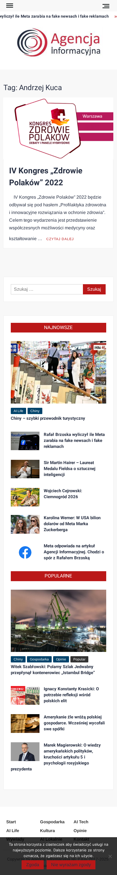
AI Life (18, 411)
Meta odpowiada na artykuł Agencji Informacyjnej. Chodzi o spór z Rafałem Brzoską (74, 552)
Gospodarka (39, 659)
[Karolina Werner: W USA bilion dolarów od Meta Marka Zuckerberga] (25, 523)
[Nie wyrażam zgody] (110, 856)
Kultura (47, 830)
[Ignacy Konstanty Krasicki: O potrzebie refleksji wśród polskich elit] (25, 695)
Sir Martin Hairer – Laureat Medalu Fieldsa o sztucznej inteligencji (69, 469)
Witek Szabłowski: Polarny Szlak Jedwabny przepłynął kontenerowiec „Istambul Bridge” (53, 670)
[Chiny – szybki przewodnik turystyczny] (58, 371)
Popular (79, 659)
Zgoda (32, 864)
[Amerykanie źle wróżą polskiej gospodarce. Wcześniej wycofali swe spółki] (25, 723)
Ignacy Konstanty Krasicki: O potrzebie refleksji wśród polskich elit (71, 695)
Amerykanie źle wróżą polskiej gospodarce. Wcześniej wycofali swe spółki (74, 723)
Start (11, 821)
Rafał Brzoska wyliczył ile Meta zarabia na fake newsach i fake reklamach (74, 440)
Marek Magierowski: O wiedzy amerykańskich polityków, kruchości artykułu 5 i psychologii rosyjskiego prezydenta (56, 757)
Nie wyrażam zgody (71, 864)
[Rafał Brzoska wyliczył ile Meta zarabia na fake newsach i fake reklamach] (25, 440)
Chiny (34, 411)
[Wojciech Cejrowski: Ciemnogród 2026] (25, 496)
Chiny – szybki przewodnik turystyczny (48, 418)
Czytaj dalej (60, 239)
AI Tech (81, 821)
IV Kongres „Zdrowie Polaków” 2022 (45, 177)
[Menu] (9, 5)
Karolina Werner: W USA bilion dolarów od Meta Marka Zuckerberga (72, 524)
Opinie (61, 659)
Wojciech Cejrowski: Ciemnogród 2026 (63, 494)
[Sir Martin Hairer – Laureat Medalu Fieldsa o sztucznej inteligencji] (25, 468)
